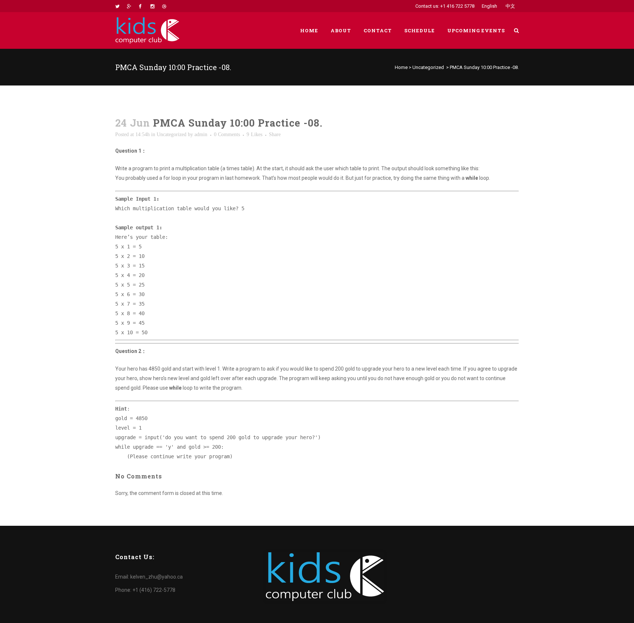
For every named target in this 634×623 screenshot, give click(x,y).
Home (401, 67)
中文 (510, 6)
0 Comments (227, 134)
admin (200, 134)
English (489, 6)
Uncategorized (428, 67)
